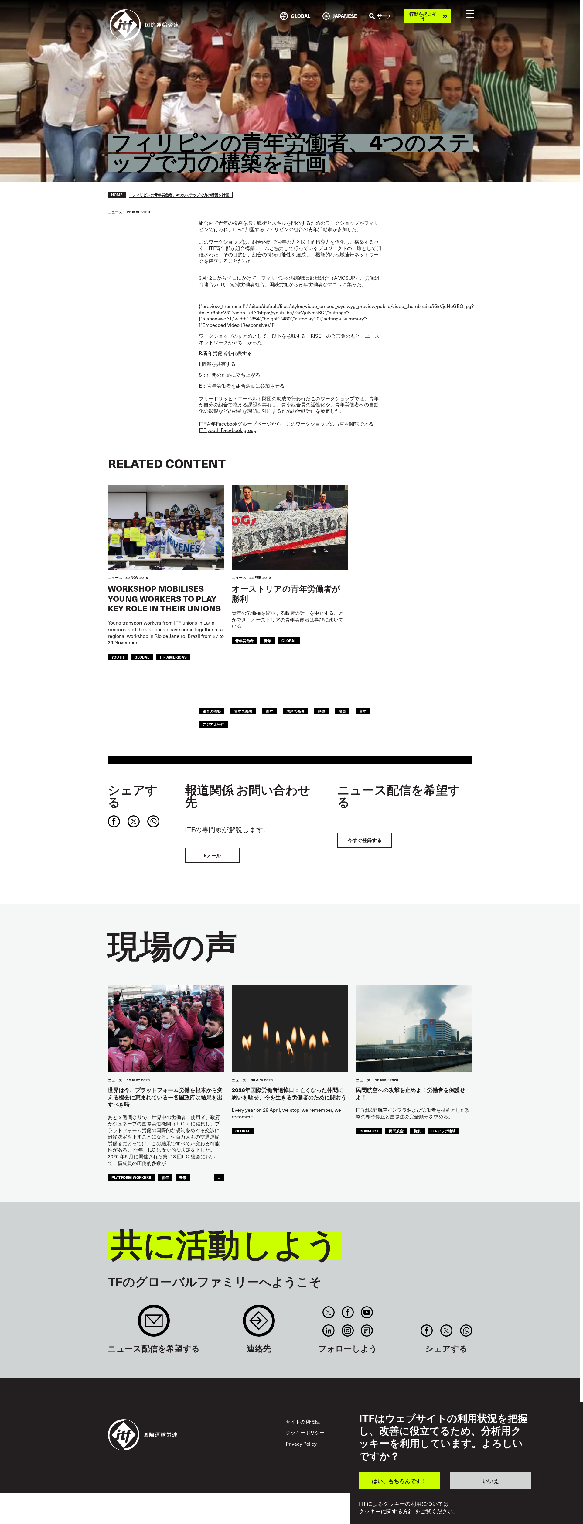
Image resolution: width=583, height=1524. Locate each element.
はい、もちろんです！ (399, 1481)
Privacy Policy (301, 1443)
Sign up (154, 1324)
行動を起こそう (423, 16)
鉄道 (321, 711)
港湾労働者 (295, 711)
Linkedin (328, 1330)
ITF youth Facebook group (227, 429)
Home (117, 194)
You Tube (366, 1312)
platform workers (131, 1177)
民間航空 (396, 1130)
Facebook (347, 1312)
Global (142, 656)
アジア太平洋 (213, 724)
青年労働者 (244, 640)
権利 (417, 1130)
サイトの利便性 (303, 1421)
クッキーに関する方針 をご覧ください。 (409, 1511)
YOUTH (117, 656)
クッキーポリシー (305, 1432)
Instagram (347, 1330)
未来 (182, 1177)
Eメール (212, 855)
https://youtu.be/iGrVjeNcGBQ (291, 312)
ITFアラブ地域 (443, 1130)
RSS (366, 1330)
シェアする (133, 795)
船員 (342, 711)
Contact (259, 1324)
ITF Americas (173, 656)
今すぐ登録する (365, 840)
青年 (267, 640)
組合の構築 (212, 711)
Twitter (328, 1312)
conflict (369, 1130)
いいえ (490, 1481)
